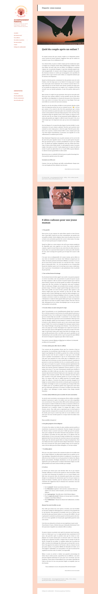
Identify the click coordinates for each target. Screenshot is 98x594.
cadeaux (73, 177)
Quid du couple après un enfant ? (60, 49)
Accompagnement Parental (57, 177)
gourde (76, 177)
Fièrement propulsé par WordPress (62, 591)
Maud (61, 340)
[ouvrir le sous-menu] (27, 40)
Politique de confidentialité (20, 47)
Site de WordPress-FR (18, 100)
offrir (53, 178)
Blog (66, 177)
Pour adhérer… (17, 37)
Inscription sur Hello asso (48, 159)
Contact (15, 44)
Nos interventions (18, 42)
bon (69, 177)
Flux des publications (18, 95)
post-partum (57, 178)
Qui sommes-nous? (18, 35)
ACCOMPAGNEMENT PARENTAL (21, 21)
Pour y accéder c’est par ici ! (49, 420)
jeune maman (45, 178)
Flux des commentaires (19, 98)
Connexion (16, 93)
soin (61, 178)
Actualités (16, 33)
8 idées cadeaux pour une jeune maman (59, 221)
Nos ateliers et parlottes (19, 40)
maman (50, 178)
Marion (56, 340)
